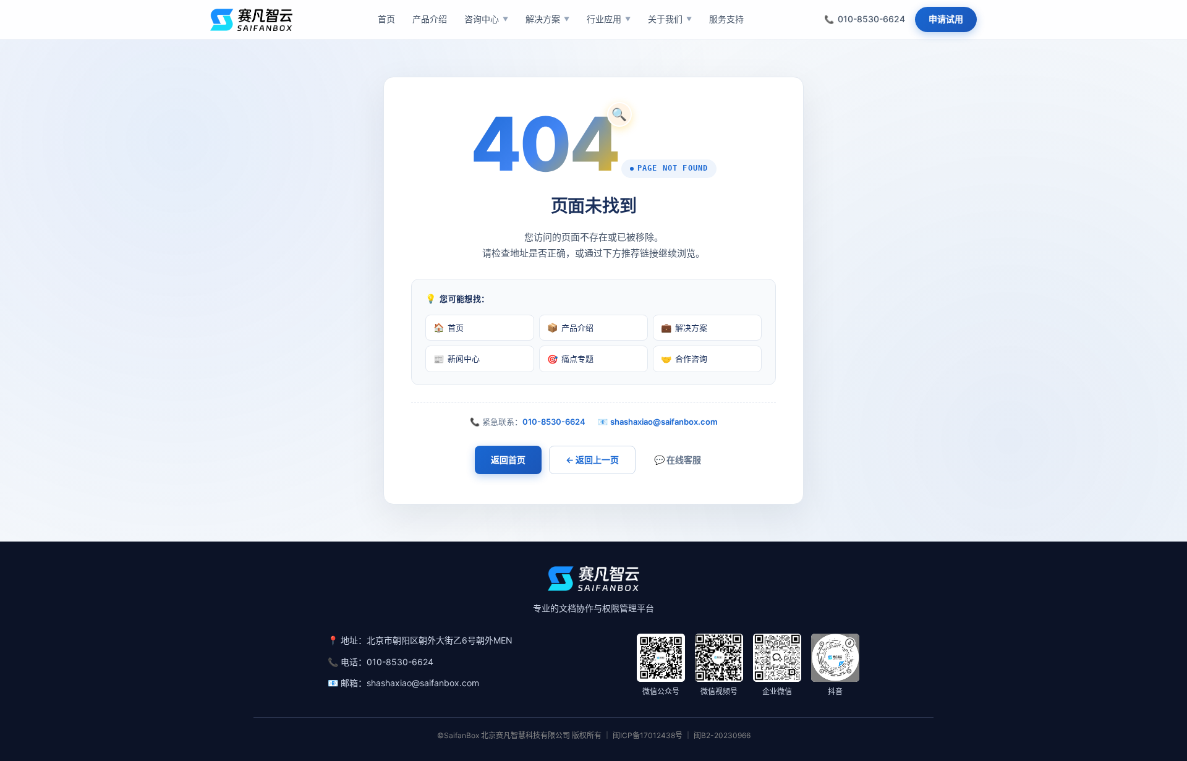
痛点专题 (570, 359)
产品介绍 (570, 327)
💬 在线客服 (677, 459)
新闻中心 (456, 359)
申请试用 (946, 19)
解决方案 (684, 327)
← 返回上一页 (592, 459)
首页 (448, 327)
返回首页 (508, 459)
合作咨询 (684, 359)
